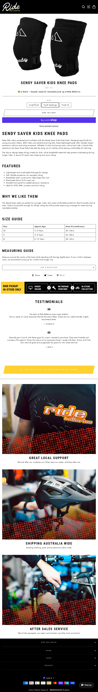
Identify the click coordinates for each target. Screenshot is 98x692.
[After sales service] (49, 590)
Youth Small (34, 105)
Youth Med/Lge (50, 105)
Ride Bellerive (49, 642)
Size (49, 100)
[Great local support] (49, 419)
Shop (49, 658)
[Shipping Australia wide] (49, 504)
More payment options (48, 126)
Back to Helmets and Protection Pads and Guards (51, 369)
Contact (49, 665)
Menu (49, 651)
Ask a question (49, 267)
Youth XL (65, 105)
